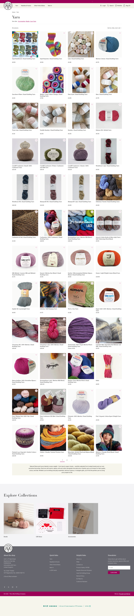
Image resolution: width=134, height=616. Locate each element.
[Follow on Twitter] (8, 587)
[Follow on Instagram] (12, 587)
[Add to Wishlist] (36, 33)
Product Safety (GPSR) (82, 567)
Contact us (79, 564)
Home (13, 12)
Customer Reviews (81, 581)
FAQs (77, 562)
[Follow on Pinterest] (16, 587)
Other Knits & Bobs (39, 5)
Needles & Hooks (26, 5)
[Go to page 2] (71, 460)
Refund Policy (80, 576)
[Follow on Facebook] (4, 587)
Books (28, 21)
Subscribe (114, 572)
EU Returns (79, 579)
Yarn (16, 5)
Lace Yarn (33, 21)
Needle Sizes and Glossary (84, 570)
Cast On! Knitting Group (83, 573)
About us (79, 559)
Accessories (21, 21)
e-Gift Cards (53, 570)
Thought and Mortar (124, 594)
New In (50, 5)
